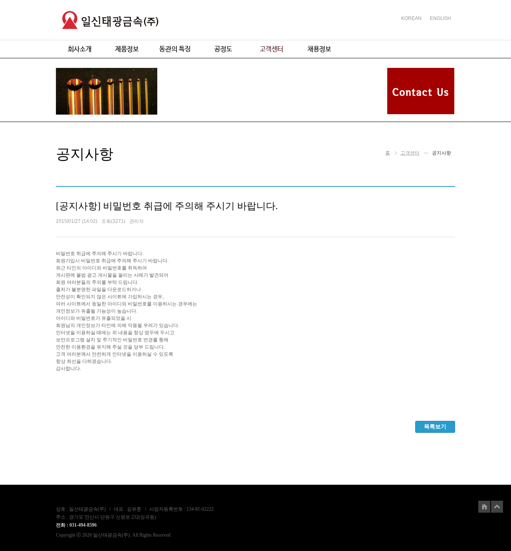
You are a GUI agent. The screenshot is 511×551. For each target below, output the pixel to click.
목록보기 (435, 426)
